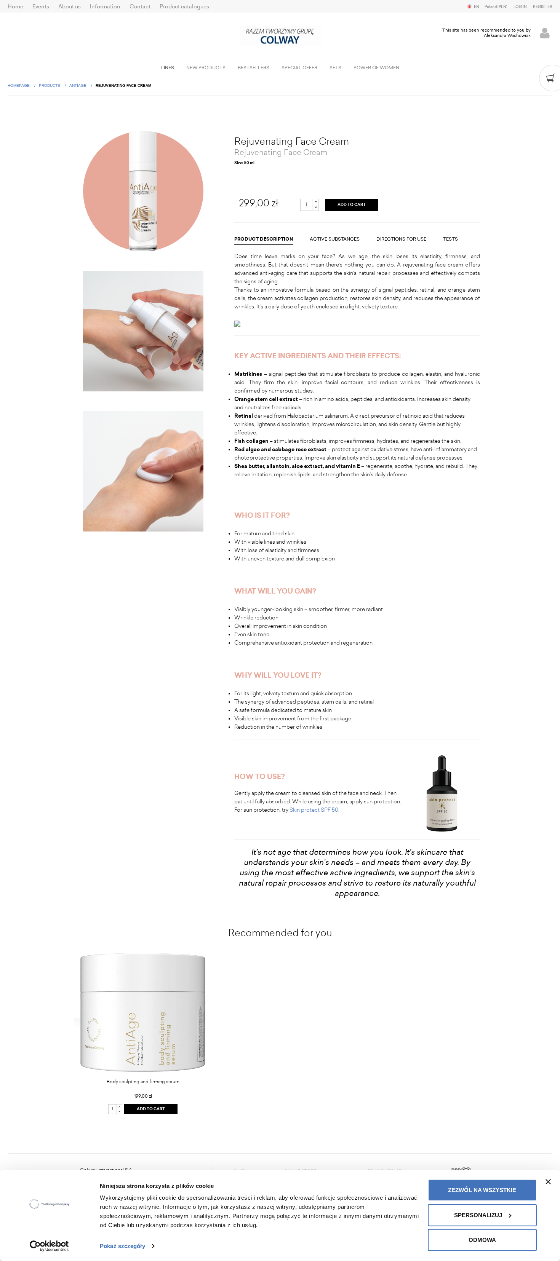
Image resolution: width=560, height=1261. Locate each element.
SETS (335, 67)
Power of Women (376, 67)
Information (105, 6)
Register (542, 7)
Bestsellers (253, 67)
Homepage (19, 85)
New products (206, 67)
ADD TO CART (352, 205)
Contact (140, 6)
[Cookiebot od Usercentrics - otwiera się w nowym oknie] (49, 1246)
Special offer (299, 67)
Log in (520, 7)
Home (15, 6)
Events (40, 6)
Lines (167, 67)
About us (69, 6)
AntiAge (78, 85)
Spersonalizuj (478, 1215)
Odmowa (482, 1240)
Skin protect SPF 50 (314, 810)
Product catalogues (184, 6)
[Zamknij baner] (548, 1181)
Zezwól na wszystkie (482, 1190)
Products (50, 85)
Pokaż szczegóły (122, 1246)
